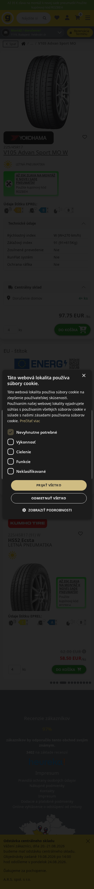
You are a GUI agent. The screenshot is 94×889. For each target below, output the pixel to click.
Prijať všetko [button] (48, 485)
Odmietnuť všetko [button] (48, 498)
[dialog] (46, 444)
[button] (47, 510)
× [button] (83, 376)
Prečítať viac (30, 420)
